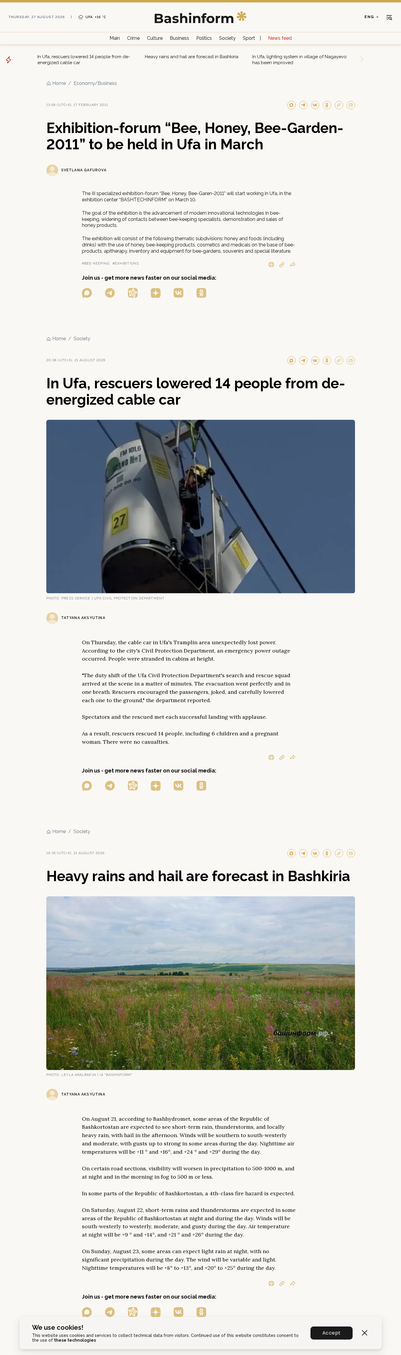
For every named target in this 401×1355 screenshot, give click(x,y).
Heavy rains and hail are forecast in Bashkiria (191, 56)
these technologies (75, 1340)
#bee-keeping (96, 263)
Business (179, 38)
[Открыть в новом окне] (87, 293)
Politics (204, 38)
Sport (249, 38)
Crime (133, 38)
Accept (331, 1332)
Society (227, 38)
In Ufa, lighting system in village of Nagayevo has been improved (299, 59)
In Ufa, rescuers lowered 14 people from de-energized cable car (83, 59)
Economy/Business (95, 83)
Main (115, 38)
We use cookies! (57, 1327)
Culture (155, 38)
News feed (280, 38)
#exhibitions (125, 263)
